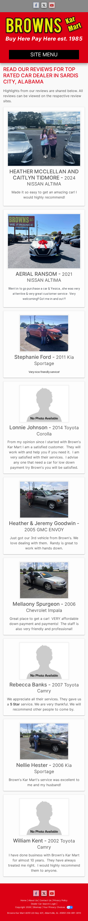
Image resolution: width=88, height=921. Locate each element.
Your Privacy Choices (54, 907)
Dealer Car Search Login (43, 903)
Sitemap (37, 907)
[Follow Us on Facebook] (36, 5)
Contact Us (45, 900)
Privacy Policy (60, 900)
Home (23, 900)
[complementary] (75, 908)
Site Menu (44, 54)
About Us (33, 900)
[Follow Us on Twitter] (44, 5)
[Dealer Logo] (44, 29)
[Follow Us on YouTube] (52, 5)
